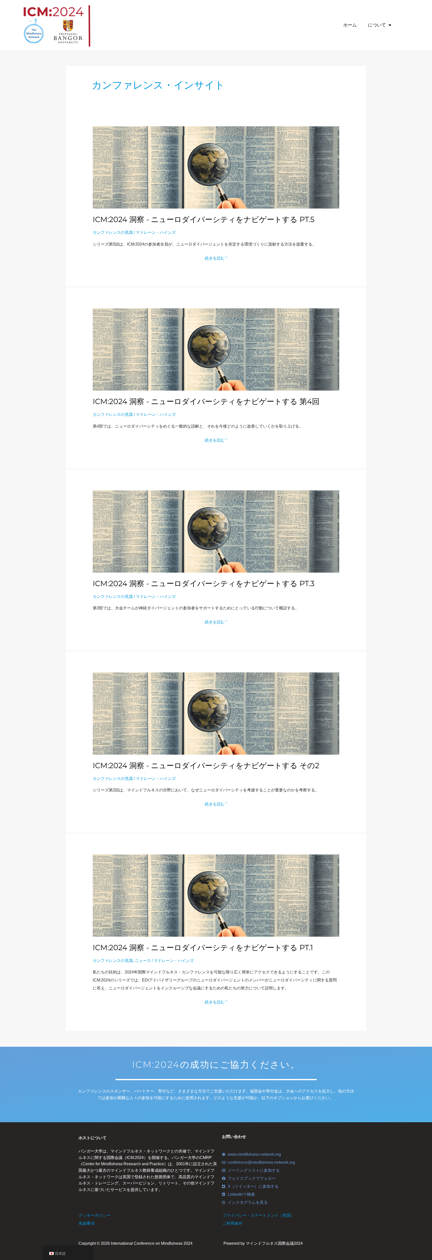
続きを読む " (216, 258)
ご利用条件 (232, 1223)
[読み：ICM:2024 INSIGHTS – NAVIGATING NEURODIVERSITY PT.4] (216, 349)
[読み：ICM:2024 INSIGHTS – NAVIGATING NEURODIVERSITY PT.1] (216, 895)
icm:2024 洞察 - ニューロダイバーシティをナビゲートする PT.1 (203, 947)
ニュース (143, 960)
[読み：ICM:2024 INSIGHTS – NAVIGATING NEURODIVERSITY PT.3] (216, 531)
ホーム (350, 25)
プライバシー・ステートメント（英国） (258, 1215)
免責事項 (86, 1223)
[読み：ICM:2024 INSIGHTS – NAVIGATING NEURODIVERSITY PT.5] (216, 167)
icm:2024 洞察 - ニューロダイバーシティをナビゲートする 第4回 (206, 401)
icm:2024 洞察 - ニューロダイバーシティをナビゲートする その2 (206, 765)
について (377, 25)
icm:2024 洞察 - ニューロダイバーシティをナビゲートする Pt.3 (203, 583)
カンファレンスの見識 (113, 232)
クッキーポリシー (94, 1215)
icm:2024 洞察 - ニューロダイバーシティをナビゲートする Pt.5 (203, 219)
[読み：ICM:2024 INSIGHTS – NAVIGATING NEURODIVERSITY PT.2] (216, 713)
